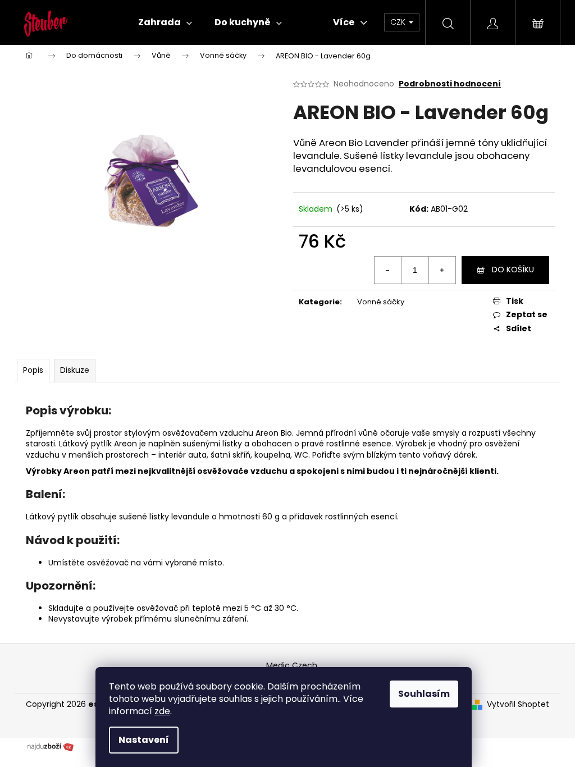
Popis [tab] (33, 370)
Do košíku (513, 269)
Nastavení (143, 739)
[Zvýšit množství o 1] (441, 270)
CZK (399, 22)
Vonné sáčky (380, 301)
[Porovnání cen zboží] (50, 745)
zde (162, 711)
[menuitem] (165, 22)
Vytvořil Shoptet (518, 704)
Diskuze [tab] (74, 370)
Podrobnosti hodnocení (450, 84)
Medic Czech (291, 665)
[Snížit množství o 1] (388, 270)
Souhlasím (424, 693)
